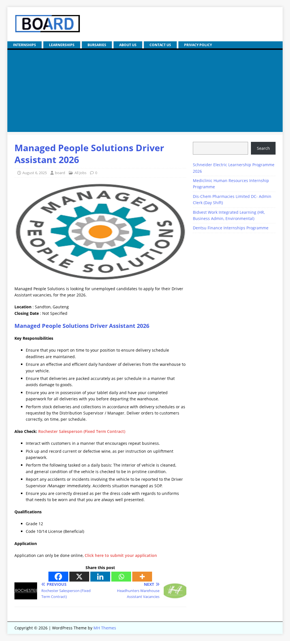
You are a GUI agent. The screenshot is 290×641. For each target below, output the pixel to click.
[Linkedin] (100, 577)
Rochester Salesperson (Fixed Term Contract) (81, 431)
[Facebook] (58, 577)
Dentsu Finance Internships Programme (230, 227)
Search (263, 148)
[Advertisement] (145, 92)
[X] (79, 577)
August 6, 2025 (34, 172)
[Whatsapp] (121, 577)
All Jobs (80, 172)
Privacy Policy (198, 44)
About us (128, 44)
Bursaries (97, 44)
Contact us (160, 44)
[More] (142, 577)
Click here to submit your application (121, 555)
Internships (24, 44)
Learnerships (61, 44)
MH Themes (104, 628)
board (60, 172)
